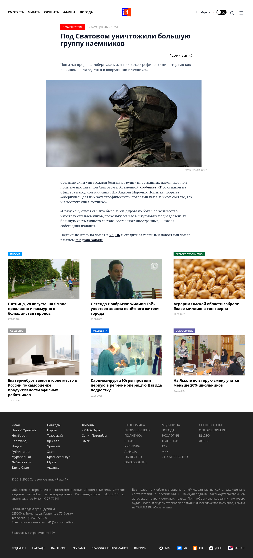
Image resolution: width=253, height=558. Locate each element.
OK (201, 548)
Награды (38, 548)
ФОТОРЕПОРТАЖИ (213, 430)
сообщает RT (151, 187)
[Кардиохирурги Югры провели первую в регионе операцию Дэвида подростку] (126, 355)
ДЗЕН (218, 548)
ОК (117, 234)
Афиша (69, 12)
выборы (140, 548)
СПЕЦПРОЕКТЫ (210, 425)
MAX (168, 548)
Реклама (79, 548)
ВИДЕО (204, 435)
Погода (86, 12)
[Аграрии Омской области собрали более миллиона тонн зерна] (209, 279)
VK (111, 234)
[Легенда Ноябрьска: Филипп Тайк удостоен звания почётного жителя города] (126, 279)
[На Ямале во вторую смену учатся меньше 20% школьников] (209, 355)
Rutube (239, 548)
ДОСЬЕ (204, 441)
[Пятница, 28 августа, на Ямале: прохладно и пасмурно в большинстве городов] (43, 279)
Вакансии (58, 548)
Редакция (19, 548)
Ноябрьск (203, 12)
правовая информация (109, 548)
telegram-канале (89, 239)
